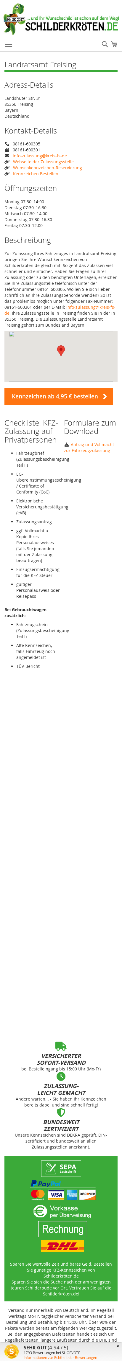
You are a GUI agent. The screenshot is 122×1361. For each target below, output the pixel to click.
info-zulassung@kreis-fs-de (40, 156)
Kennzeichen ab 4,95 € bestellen (55, 396)
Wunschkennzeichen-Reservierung (47, 167)
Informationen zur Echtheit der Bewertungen (60, 1357)
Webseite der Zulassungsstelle (43, 162)
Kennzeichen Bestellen (35, 173)
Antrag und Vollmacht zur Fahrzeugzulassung (89, 447)
